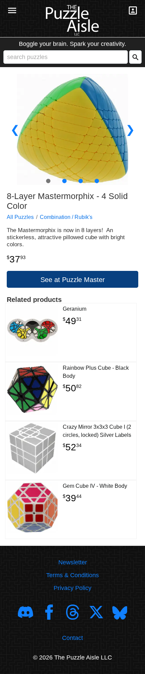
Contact (72, 638)
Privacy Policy (72, 588)
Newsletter (72, 562)
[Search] (135, 57)
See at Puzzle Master (72, 279)
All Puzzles (20, 217)
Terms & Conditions (72, 575)
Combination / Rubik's (66, 217)
